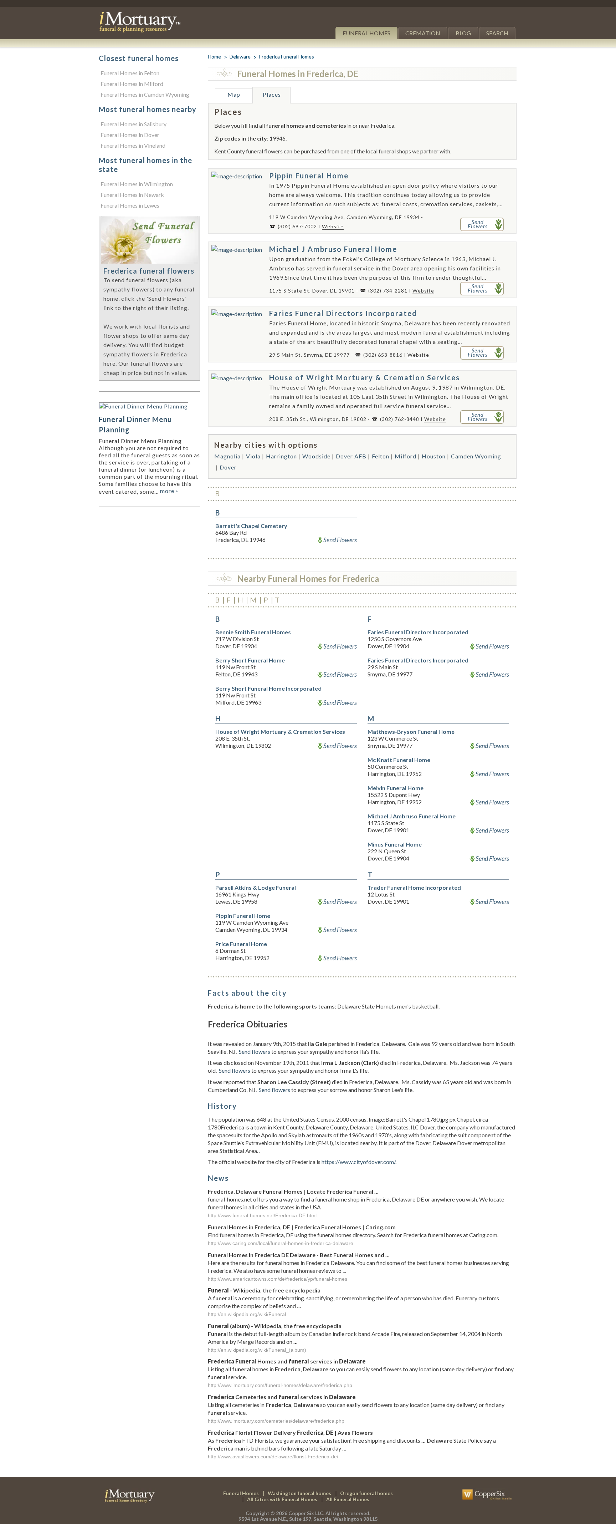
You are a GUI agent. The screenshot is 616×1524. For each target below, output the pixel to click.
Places (272, 94)
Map (233, 94)
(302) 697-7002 (297, 226)
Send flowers (254, 1051)
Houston (434, 456)
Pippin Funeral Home (309, 175)
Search (497, 33)
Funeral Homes (366, 33)
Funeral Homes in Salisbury (133, 124)
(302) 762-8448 (399, 419)
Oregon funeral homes (366, 1493)
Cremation (422, 33)
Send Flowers (340, 539)
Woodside (316, 456)
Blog (463, 33)
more (169, 490)
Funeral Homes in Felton (130, 73)
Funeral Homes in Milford (132, 83)
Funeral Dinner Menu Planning (135, 424)
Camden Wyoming (476, 456)
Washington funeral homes (299, 1493)
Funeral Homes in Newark (132, 194)
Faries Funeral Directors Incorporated (343, 313)
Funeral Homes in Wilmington (137, 184)
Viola (253, 456)
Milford (405, 456)
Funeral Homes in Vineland (133, 145)
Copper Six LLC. (306, 1513)
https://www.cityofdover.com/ (358, 1161)
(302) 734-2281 (387, 291)
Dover (228, 467)
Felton (380, 456)
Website (333, 226)
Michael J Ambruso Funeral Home (333, 249)
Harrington (281, 456)
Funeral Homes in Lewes (130, 205)
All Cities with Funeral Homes (282, 1499)
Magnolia (227, 456)
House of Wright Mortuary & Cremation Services (364, 377)
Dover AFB (351, 456)
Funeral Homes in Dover (130, 134)
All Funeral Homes (347, 1499)
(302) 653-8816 (382, 355)
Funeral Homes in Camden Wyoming (145, 94)
